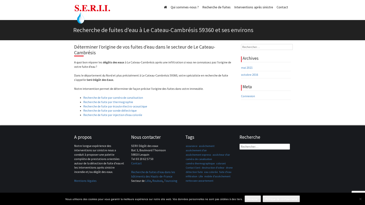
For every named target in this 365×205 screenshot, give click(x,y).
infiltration (191, 176)
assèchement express (198, 154)
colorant (221, 163)
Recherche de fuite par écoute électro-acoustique (115, 106)
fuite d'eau (225, 172)
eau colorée (211, 172)
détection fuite (194, 172)
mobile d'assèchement (217, 176)
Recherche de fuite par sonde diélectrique (110, 110)
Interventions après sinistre (253, 7)
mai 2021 (247, 67)
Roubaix (157, 181)
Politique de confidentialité (281, 199)
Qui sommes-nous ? (185, 7)
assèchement (206, 146)
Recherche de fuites (216, 7)
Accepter (252, 199)
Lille (148, 181)
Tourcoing (170, 181)
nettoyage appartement (199, 180)
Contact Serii (193, 167)
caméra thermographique (200, 163)
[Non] (360, 199)
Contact (282, 7)
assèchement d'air (196, 150)
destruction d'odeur (213, 167)
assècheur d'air (221, 154)
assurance (192, 146)
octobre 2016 (249, 74)
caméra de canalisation (199, 159)
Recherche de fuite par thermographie (108, 102)
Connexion (248, 96)
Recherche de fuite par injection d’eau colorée (112, 115)
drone (229, 167)
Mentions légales (85, 181)
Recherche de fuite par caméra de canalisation (113, 97)
